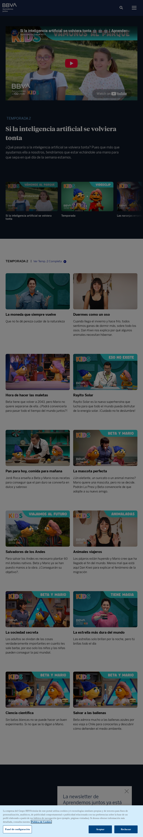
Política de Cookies (41, 821)
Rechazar (126, 829)
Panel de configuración (17, 829)
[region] (71, 821)
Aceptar (100, 829)
